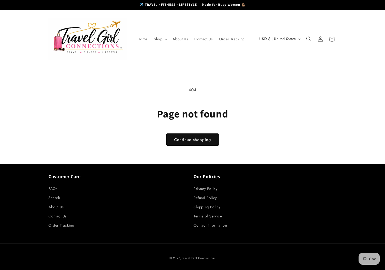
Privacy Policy (205, 188)
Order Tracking (61, 225)
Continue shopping (192, 140)
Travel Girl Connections (199, 258)
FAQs (52, 188)
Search (54, 197)
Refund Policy (205, 197)
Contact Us (57, 216)
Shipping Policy (207, 207)
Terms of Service (208, 216)
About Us (56, 207)
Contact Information (210, 225)
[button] (160, 38)
